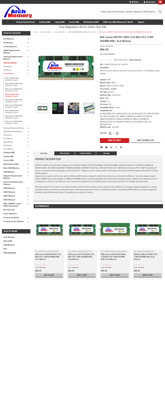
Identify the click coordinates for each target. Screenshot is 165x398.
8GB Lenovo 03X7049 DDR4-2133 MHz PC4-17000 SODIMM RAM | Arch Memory (48, 256)
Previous (35, 67)
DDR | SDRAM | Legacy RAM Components (12, 204)
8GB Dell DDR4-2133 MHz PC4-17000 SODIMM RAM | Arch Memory (146, 256)
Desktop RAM (44, 22)
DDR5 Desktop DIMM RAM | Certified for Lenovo (14, 84)
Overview (43, 153)
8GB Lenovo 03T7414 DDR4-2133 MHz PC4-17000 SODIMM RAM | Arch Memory (81, 256)
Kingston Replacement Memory (12, 177)
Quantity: (103, 133)
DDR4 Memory (9, 192)
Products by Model (11, 217)
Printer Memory (10, 214)
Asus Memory (8, 138)
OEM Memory (9, 172)
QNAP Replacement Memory (11, 51)
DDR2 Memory (9, 200)
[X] (116, 147)
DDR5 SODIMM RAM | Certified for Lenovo (12, 79)
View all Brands (9, 252)
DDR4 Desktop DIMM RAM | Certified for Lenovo (14, 101)
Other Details (64, 153)
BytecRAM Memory (11, 168)
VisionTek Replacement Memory (13, 183)
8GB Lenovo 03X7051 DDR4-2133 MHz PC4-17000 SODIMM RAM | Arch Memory (125, 32)
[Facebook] (101, 147)
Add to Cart (49, 275)
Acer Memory (7, 135)
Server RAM (74, 22)
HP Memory (8, 43)
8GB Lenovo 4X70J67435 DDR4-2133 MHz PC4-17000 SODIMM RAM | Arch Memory (113, 256)
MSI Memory (7, 145)
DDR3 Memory (9, 196)
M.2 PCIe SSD (9, 210)
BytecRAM (7, 241)
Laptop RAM (60, 22)
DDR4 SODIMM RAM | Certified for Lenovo (12, 95)
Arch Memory (9, 237)
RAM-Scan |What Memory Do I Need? (118, 22)
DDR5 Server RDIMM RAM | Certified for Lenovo (13, 90)
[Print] (111, 147)
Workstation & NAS (91, 22)
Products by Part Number (13, 221)
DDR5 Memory (9, 188)
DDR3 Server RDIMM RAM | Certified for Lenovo (13, 122)
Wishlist (135, 2)
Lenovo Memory (10, 46)
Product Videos (85, 153)
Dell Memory (8, 39)
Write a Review (135, 60)
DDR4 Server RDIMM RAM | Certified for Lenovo (13, 106)
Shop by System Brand (25, 22)
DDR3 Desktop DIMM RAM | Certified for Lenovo (14, 117)
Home (35, 32)
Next (95, 67)
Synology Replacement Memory (12, 57)
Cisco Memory (8, 149)
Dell (5, 249)
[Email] (106, 147)
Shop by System (10, 63)
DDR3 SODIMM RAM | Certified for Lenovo (12, 111)
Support (141, 22)
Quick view (49, 248)
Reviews (107, 153)
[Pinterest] (121, 147)
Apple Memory (8, 142)
